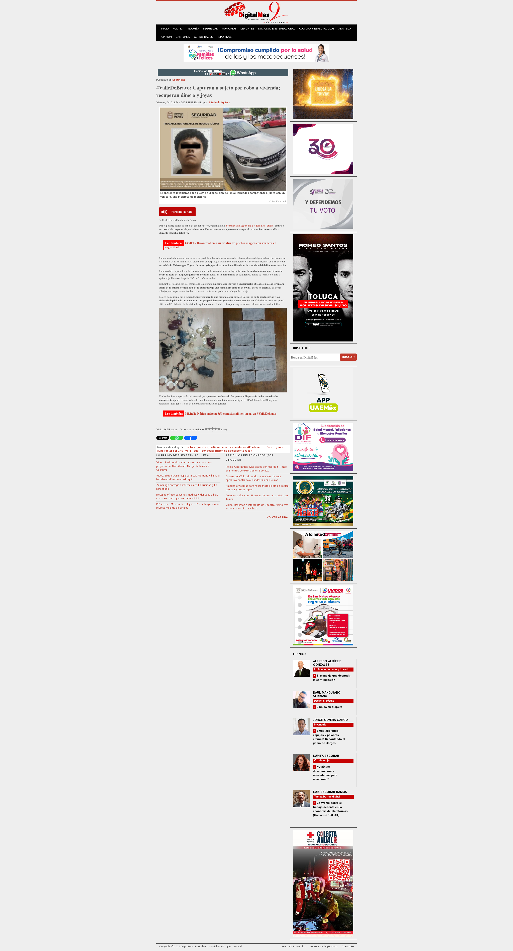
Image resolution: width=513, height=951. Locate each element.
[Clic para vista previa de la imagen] (223, 149)
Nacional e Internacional (276, 29)
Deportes (247, 29)
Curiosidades (203, 37)
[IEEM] (323, 148)
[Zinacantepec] (323, 500)
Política (178, 29)
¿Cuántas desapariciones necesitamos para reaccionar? (325, 772)
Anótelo (344, 29)
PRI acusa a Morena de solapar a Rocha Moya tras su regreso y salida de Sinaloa (187, 506)
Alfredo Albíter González (327, 663)
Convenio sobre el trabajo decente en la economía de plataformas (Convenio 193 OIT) (330, 809)
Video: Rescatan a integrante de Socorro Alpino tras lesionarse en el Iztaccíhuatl (257, 507)
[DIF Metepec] (323, 447)
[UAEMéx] (323, 393)
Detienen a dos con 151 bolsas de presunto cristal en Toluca (257, 497)
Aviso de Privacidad (293, 947)
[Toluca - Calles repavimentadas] (323, 555)
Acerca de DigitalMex (324, 947)
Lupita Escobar (326, 756)
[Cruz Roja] (323, 883)
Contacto (348, 947)
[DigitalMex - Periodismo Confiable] (256, 13)
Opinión (166, 37)
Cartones (183, 37)
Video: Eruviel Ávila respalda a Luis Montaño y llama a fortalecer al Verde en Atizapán (188, 477)
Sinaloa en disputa (329, 706)
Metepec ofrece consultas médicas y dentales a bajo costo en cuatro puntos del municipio (187, 496)
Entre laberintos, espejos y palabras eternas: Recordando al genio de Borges (329, 737)
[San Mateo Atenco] (323, 615)
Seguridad (210, 29)
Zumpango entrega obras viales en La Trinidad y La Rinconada (186, 487)
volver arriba (277, 517)
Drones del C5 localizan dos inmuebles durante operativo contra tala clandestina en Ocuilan (253, 478)
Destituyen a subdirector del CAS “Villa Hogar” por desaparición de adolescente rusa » (220, 449)
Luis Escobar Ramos (330, 792)
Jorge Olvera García (330, 720)
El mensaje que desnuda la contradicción (331, 677)
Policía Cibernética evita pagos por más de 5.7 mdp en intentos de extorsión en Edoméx (256, 468)
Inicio (165, 29)
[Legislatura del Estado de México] (323, 94)
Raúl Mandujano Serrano (326, 694)
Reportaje (224, 37)
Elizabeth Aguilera (219, 103)
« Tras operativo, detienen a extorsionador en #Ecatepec (224, 447)
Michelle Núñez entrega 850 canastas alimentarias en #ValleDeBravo (231, 413)
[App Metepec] (256, 52)
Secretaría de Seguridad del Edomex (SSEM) (250, 225)
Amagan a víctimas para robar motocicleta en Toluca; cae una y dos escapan (257, 488)
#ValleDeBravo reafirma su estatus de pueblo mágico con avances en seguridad (220, 245)
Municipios (229, 29)
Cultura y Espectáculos (316, 29)
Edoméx (193, 29)
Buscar (348, 357)
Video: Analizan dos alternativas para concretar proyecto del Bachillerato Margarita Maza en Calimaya (184, 466)
